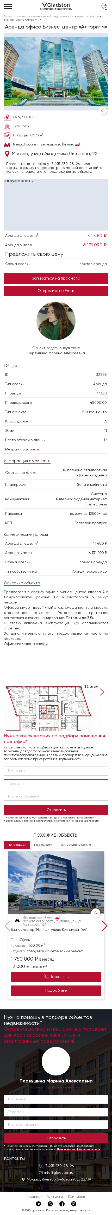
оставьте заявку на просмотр (32, 168)
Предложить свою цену (34, 254)
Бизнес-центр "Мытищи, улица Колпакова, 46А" (49, 930)
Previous (11, 72)
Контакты (14, 1158)
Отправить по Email (56, 291)
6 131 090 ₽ (95, 245)
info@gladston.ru (58, 1173)
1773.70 (101, 393)
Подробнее (56, 990)
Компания (76, 1196)
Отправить (56, 810)
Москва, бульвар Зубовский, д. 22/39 (59, 1179)
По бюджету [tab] (43, 844)
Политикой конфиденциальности (77, 821)
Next (101, 72)
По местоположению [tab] (75, 844)
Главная (34, 1196)
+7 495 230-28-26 (65, 164)
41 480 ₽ (97, 235)
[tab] (13, 105)
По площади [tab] (17, 844)
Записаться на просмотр (56, 278)
